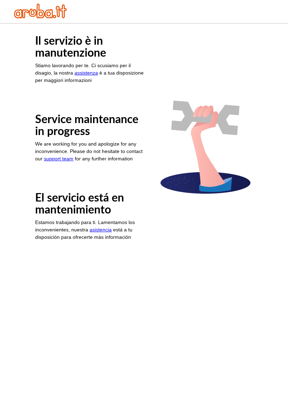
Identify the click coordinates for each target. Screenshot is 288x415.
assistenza (86, 73)
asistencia (101, 229)
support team (58, 158)
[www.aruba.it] (40, 16)
